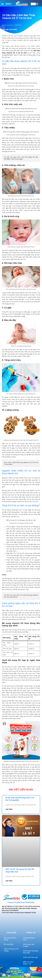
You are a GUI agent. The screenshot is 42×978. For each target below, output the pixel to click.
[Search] (37, 4)
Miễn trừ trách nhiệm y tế (28, 963)
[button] (2, 4)
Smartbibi (5, 55)
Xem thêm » (9, 809)
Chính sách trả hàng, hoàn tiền (30, 952)
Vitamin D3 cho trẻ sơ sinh (17, 774)
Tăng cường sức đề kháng (11, 950)
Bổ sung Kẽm (8, 944)
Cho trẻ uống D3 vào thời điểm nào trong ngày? (21, 158)
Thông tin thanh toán (29, 939)
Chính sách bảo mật (30, 957)
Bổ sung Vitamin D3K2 (10, 939)
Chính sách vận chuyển (28, 945)
